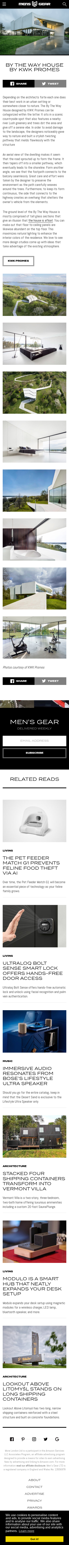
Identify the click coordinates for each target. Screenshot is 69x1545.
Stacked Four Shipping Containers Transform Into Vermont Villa (34, 1181)
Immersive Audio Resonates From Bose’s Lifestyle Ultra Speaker (28, 1076)
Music (8, 1061)
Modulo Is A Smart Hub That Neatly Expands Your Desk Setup (32, 1286)
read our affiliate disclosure (30, 1465)
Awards (34, 1508)
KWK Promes (18, 261)
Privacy (34, 1501)
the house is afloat (40, 220)
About (34, 1480)
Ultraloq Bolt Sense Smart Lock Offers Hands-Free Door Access (33, 971)
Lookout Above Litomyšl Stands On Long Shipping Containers (32, 1392)
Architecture (15, 1166)
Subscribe (35, 753)
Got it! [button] (34, 1539)
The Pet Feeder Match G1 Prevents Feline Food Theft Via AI (31, 866)
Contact (34, 1487)
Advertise (34, 1494)
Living (8, 851)
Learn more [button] (26, 1531)
